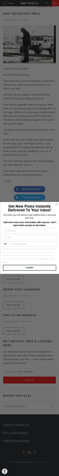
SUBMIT (29, 268)
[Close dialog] (56, 204)
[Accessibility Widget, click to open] (5, 471)
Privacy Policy (41, 258)
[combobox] (7, 244)
